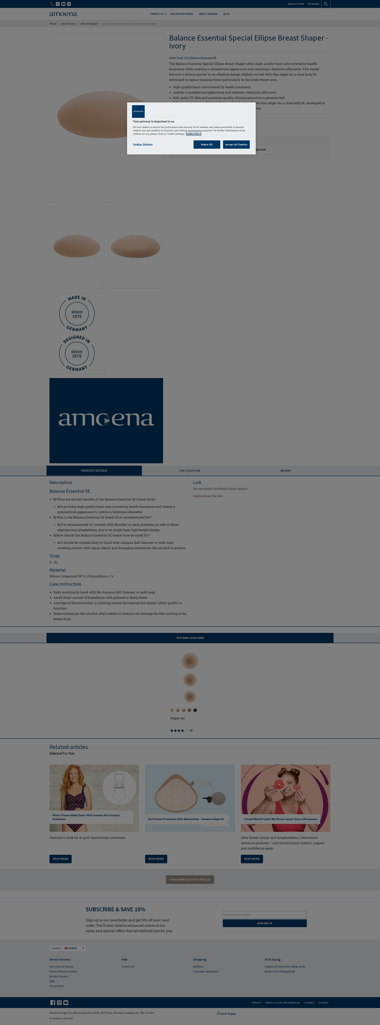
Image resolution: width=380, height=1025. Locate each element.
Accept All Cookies (236, 144)
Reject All (207, 144)
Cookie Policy (193, 133)
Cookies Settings (143, 144)
